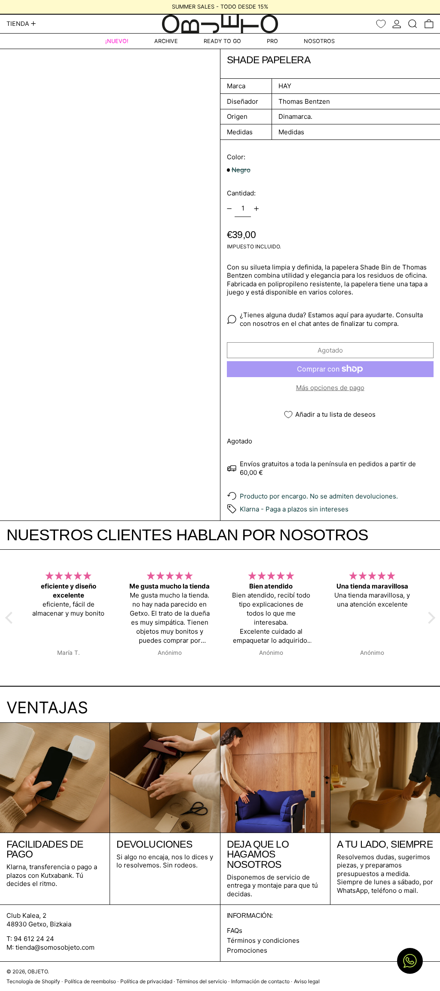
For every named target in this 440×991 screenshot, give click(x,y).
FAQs (234, 930)
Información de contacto (260, 981)
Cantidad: (241, 193)
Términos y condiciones (263, 940)
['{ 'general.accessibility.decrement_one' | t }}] (229, 208)
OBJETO (38, 971)
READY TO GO (222, 41)
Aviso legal (307, 981)
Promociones (247, 950)
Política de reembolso (90, 981)
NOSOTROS (319, 41)
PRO (272, 41)
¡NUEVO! (116, 41)
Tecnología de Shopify (33, 981)
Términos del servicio (201, 981)
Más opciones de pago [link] (330, 388)
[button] (413, 24)
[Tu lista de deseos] (380, 24)
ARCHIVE (166, 41)
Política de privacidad (146, 981)
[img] (68, 576)
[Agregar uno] (256, 208)
